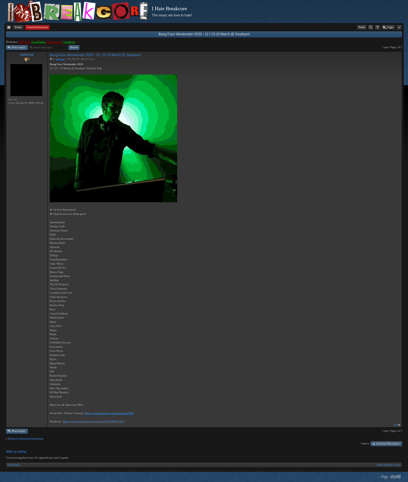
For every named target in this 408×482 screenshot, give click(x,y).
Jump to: (365, 443)
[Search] (371, 27)
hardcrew (27, 54)
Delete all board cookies (389, 464)
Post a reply (18, 47)
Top (395, 424)
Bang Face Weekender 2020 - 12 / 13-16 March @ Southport (204, 34)
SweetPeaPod (38, 41)
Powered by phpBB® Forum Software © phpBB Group (395, 477)
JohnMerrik (69, 41)
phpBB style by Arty (383, 477)
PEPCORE (24, 41)
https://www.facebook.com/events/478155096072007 (93, 421)
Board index (13, 464)
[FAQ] (377, 27)
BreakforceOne (54, 41)
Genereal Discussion (388, 443)
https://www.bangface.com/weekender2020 (109, 413)
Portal (362, 27)
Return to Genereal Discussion (26, 439)
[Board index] (9, 27)
